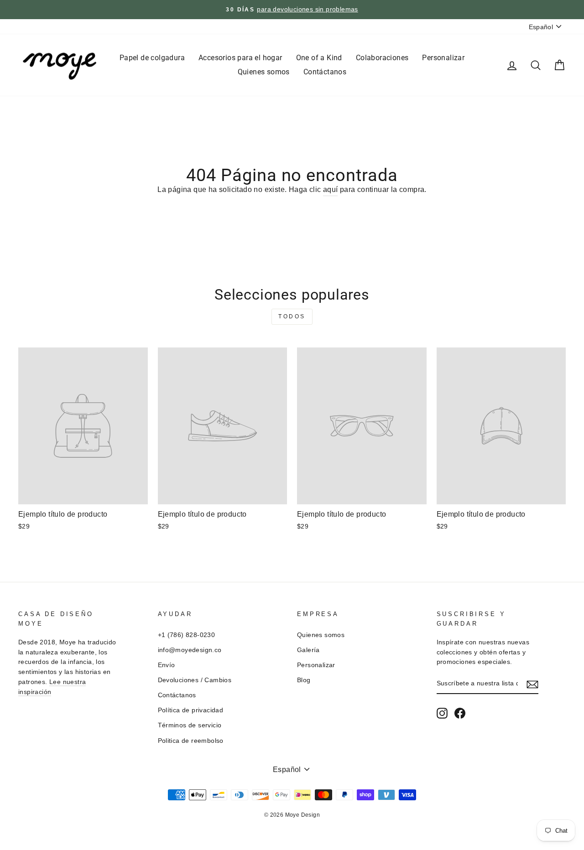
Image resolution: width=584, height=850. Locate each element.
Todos (292, 316)
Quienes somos (264, 71)
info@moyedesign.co (190, 650)
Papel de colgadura (152, 57)
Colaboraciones (382, 57)
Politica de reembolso (191, 740)
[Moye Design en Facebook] (459, 713)
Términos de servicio (190, 725)
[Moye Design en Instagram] (442, 713)
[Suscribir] (532, 684)
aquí (330, 189)
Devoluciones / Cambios (195, 680)
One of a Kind (319, 57)
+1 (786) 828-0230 (186, 635)
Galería (308, 650)
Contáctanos (324, 71)
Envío (166, 665)
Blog (304, 680)
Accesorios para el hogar (240, 57)
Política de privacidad (191, 710)
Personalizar (443, 57)
